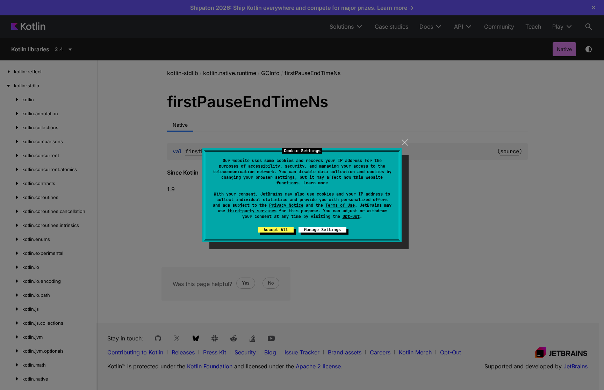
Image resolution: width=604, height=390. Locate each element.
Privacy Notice (286, 205)
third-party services (252, 211)
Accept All (276, 230)
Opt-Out (351, 216)
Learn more (315, 183)
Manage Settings (322, 230)
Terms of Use (340, 205)
